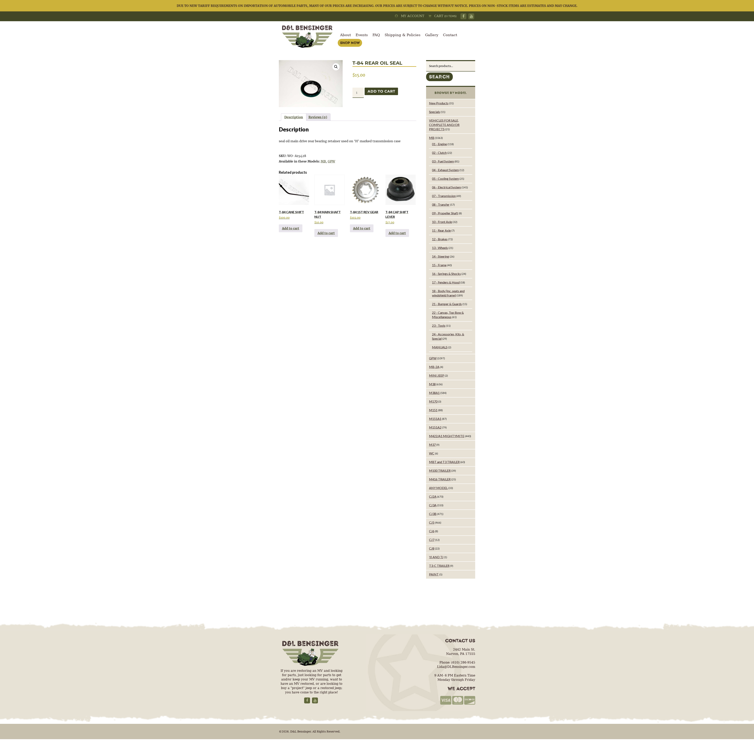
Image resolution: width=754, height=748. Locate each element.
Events (362, 35)
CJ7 (431, 539)
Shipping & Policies (402, 35)
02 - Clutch (439, 152)
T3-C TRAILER (439, 565)
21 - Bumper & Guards (447, 304)
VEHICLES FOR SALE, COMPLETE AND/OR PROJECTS (444, 124)
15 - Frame (439, 265)
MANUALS (439, 347)
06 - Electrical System (446, 187)
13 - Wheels (440, 248)
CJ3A (432, 505)
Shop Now (350, 43)
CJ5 (431, 522)
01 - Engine (439, 144)
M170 (433, 401)
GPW (331, 161)
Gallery (431, 35)
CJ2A (432, 496)
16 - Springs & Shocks (446, 273)
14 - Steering (440, 256)
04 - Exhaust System (445, 170)
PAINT (434, 574)
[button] (335, 66)
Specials (434, 112)
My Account (411, 16)
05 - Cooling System (445, 178)
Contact (450, 35)
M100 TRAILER (440, 470)
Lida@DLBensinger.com (456, 667)
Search (439, 77)
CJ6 (431, 531)
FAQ (376, 35)
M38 (432, 384)
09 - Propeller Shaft (445, 213)
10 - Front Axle (442, 222)
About (345, 35)
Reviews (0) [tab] (317, 117)
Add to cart (381, 91)
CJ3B (432, 514)
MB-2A (434, 367)
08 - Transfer (440, 204)
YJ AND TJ (436, 557)
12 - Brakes (439, 239)
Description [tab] (293, 117)
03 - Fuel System (443, 161)
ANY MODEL (438, 488)
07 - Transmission (444, 196)
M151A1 (435, 418)
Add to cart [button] (290, 228)
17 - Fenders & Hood (446, 282)
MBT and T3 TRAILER (444, 462)
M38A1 (434, 393)
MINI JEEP (436, 375)
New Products (438, 103)
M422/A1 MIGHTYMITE (446, 436)
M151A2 (435, 427)
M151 (433, 410)
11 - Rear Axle (441, 230)
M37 (432, 444)
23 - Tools (438, 325)
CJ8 (431, 548)
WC (431, 453)
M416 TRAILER (440, 479)
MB (323, 161)
